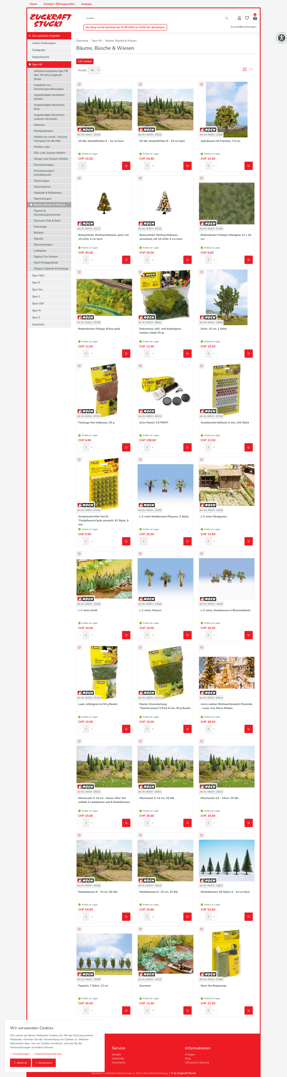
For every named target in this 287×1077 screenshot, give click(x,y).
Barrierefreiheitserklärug (155, 1073)
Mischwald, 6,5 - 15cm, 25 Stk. (220, 798)
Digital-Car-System (46, 256)
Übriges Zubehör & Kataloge (51, 268)
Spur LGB (38, 303)
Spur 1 (36, 296)
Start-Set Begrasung (213, 986)
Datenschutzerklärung (47, 1054)
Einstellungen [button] (21, 1054)
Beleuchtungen (43, 244)
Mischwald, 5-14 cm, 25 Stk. (157, 798)
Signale (38, 238)
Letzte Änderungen (44, 43)
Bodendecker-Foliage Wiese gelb (99, 329)
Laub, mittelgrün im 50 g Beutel (97, 704)
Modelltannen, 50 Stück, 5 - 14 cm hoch (225, 892)
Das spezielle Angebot (46, 36)
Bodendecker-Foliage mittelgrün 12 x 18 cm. (226, 237)
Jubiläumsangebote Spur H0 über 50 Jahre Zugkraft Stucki (51, 75)
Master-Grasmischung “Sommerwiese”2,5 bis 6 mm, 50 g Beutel (165, 706)
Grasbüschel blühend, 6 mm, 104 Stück (225, 422)
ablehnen (22, 1062)
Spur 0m (37, 289)
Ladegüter (40, 250)
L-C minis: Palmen (150, 610)
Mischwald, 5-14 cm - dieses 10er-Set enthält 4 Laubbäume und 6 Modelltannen (104, 800)
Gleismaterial (42, 187)
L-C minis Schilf (87, 610)
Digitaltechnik (40, 57)
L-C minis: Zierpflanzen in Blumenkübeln (225, 610)
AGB (138, 1073)
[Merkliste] (247, 18)
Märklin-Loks (42, 147)
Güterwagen (41, 181)
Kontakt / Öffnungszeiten (59, 4)
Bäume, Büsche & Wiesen (105, 48)
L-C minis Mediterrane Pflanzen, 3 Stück (164, 516)
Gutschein (38, 324)
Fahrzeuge (40, 227)
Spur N (36, 310)
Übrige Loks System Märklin (51, 159)
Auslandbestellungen (243, 27)
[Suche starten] (227, 18)
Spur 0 (36, 282)
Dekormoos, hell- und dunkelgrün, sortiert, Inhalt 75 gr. (160, 331)
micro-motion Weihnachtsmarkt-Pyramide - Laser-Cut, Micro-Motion (226, 706)
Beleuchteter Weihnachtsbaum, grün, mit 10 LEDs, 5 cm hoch (103, 237)
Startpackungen (43, 131)
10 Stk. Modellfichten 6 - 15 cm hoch (101, 141)
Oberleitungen (42, 199)
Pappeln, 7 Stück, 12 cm (93, 986)
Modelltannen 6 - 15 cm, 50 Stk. (98, 892)
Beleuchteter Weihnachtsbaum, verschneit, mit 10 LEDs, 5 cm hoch (160, 237)
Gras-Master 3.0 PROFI (153, 422)
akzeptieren (45, 1062)
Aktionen (39, 125)
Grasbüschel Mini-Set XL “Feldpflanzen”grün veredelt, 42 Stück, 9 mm (103, 520)
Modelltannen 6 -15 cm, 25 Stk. (158, 892)
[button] (255, 18)
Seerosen (145, 986)
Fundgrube (38, 50)
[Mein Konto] (239, 18)
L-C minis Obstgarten (214, 516)
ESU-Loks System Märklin (49, 153)
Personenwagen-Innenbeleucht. (44, 173)
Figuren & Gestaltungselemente (47, 213)
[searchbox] (153, 18)
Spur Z (36, 317)
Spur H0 (37, 64)
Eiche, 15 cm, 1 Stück (214, 329)
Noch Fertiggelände (46, 262)
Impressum (97, 1073)
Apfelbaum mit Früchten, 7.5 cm (220, 141)
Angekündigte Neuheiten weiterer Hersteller (49, 117)
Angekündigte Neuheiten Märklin (49, 97)
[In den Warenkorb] (126, 166)
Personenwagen (44, 165)
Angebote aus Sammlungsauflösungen (49, 87)
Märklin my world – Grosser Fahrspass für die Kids (50, 139)
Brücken (39, 232)
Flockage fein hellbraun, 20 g (96, 422)
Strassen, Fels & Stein (47, 221)
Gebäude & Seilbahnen (48, 193)
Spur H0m (38, 275)
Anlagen (86, 4)
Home (33, 4)
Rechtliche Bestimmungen (119, 1073)
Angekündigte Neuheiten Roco (49, 107)
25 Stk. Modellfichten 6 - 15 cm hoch (162, 141)
